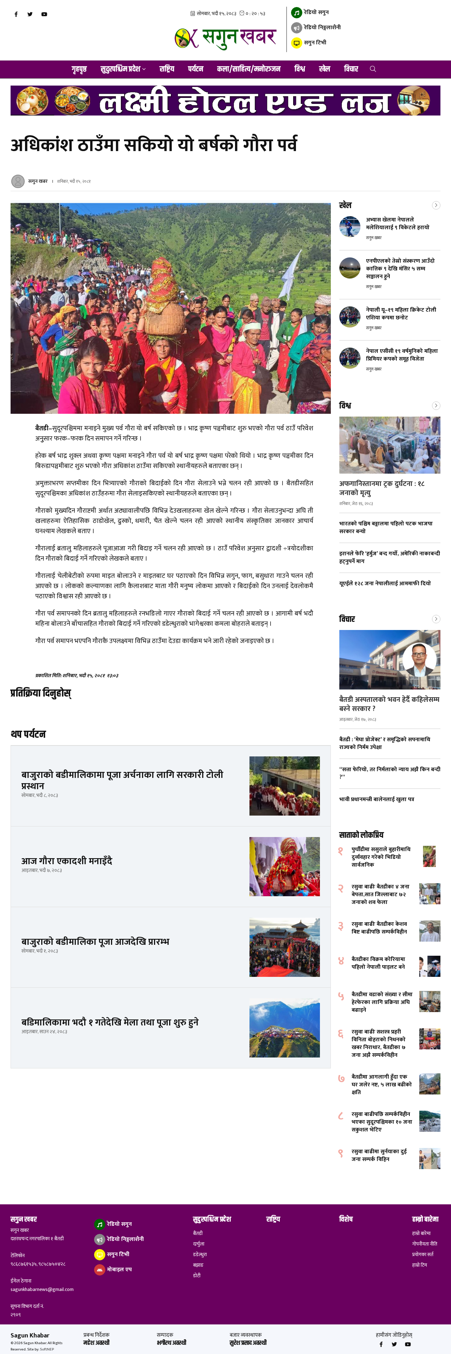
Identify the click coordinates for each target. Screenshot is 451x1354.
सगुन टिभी (314, 43)
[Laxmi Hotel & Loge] (225, 101)
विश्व (300, 69)
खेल (324, 69)
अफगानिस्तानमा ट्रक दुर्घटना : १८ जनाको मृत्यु (382, 488)
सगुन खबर (38, 181)
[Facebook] (16, 14)
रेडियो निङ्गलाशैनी (322, 27)
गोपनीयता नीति (424, 1244)
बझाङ (198, 1265)
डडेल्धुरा (200, 1255)
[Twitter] (30, 14)
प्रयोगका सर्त (422, 1255)
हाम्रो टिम (419, 1265)
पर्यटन (195, 69)
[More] (436, 204)
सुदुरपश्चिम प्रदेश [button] (120, 69)
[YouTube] (44, 14)
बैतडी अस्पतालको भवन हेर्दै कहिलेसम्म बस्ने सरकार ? (389, 704)
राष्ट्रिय (167, 69)
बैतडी (198, 1233)
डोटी (196, 1276)
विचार (351, 69)
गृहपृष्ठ (79, 69)
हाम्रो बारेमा (421, 1233)
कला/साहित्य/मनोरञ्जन (248, 69)
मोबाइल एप (119, 1269)
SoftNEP (47, 1349)
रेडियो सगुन (316, 12)
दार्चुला (198, 1244)
